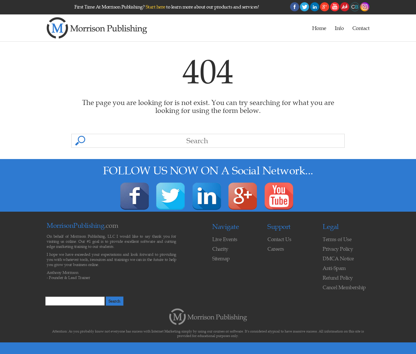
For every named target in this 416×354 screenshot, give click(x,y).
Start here (155, 6)
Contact (361, 28)
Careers (275, 248)
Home (319, 28)
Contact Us (279, 239)
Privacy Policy (338, 248)
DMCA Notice (338, 258)
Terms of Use (337, 239)
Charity (220, 248)
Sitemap (221, 258)
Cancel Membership (344, 287)
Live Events (224, 239)
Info (339, 28)
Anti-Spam (334, 268)
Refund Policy (338, 277)
